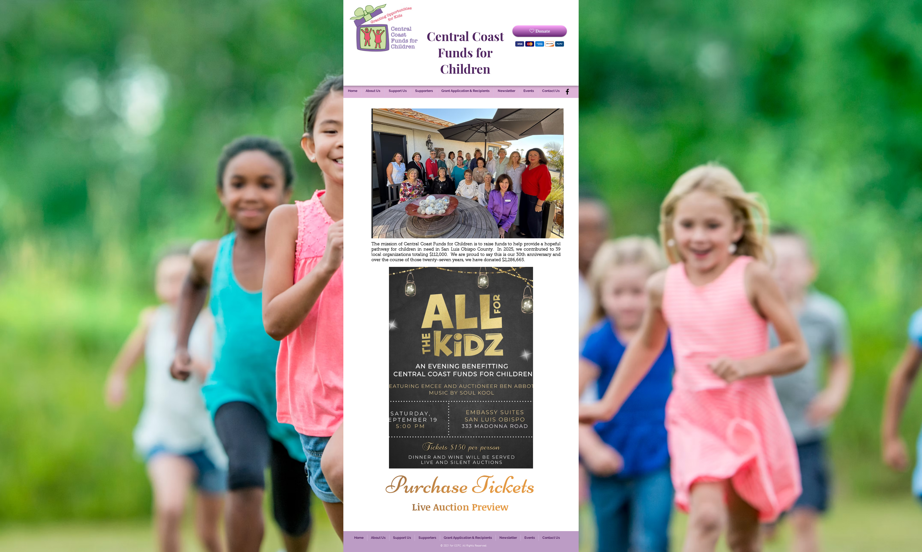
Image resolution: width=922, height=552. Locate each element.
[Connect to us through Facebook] (567, 92)
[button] (460, 173)
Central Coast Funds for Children (465, 52)
